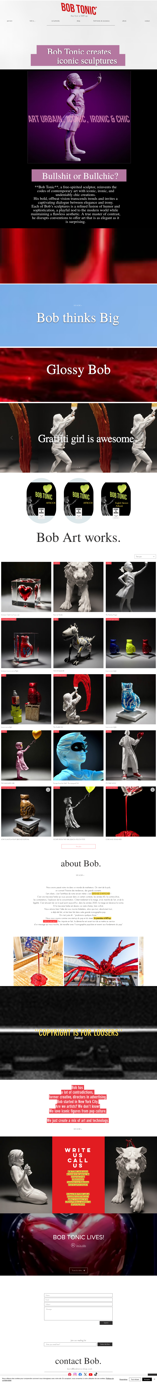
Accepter (147, 1379)
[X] (85, 1374)
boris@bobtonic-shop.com (79, 1368)
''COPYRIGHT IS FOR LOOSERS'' (79, 1033)
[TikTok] (96, 1374)
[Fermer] (154, 1379)
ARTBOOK (51, 502)
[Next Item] (140, 961)
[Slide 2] (79, 467)
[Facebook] (80, 1374)
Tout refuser (135, 1379)
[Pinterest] (70, 1374)
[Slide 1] (77, 467)
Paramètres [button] (123, 1379)
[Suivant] (145, 438)
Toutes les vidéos (77, 1270)
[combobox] (145, 556)
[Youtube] (91, 1374)
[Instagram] (75, 1374)
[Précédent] (12, 438)
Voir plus (78, 846)
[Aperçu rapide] (26, 587)
